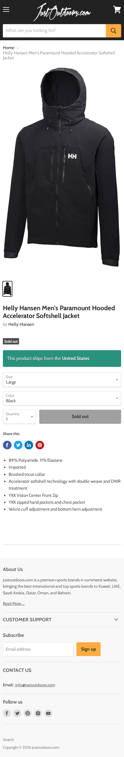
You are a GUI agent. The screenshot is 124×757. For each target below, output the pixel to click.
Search (8, 739)
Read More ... (14, 603)
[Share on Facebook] (7, 445)
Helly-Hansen (21, 324)
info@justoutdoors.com (35, 684)
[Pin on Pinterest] (39, 445)
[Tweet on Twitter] (18, 445)
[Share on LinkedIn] (29, 445)
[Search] (113, 30)
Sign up (88, 649)
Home (8, 47)
